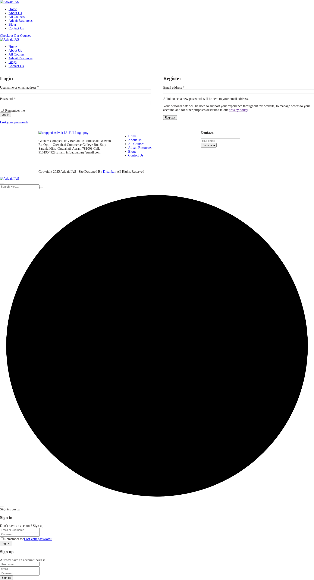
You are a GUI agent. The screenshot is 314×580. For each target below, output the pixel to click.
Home (13, 9)
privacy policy (238, 110)
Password (14, 99)
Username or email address (25, 87)
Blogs (12, 24)
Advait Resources (20, 20)
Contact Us (16, 28)
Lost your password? (14, 122)
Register (170, 117)
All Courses (17, 17)
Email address (180, 87)
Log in (5, 114)
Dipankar (109, 171)
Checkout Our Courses (15, 35)
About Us (15, 13)
